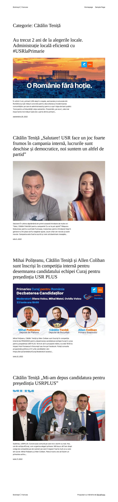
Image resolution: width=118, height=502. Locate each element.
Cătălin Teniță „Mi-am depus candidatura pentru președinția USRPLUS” (59, 380)
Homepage (88, 7)
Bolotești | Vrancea (20, 7)
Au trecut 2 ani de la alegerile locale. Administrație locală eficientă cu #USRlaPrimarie (48, 45)
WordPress (101, 495)
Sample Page (100, 7)
